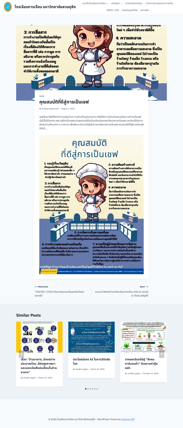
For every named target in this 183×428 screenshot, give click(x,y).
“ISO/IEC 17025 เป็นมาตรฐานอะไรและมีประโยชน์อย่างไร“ (59, 291)
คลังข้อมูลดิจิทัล (130, 10)
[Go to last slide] (21, 354)
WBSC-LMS (113, 10)
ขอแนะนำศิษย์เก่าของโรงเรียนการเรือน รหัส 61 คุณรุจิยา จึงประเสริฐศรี (121, 291)
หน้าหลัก (144, 10)
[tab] (85, 389)
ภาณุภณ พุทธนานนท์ (50, 108)
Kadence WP (128, 419)
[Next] (161, 354)
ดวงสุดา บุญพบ (29, 377)
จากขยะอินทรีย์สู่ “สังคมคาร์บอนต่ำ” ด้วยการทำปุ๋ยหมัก (141, 363)
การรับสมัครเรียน (133, 3)
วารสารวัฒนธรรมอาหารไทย (159, 3)
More (41, 96)
